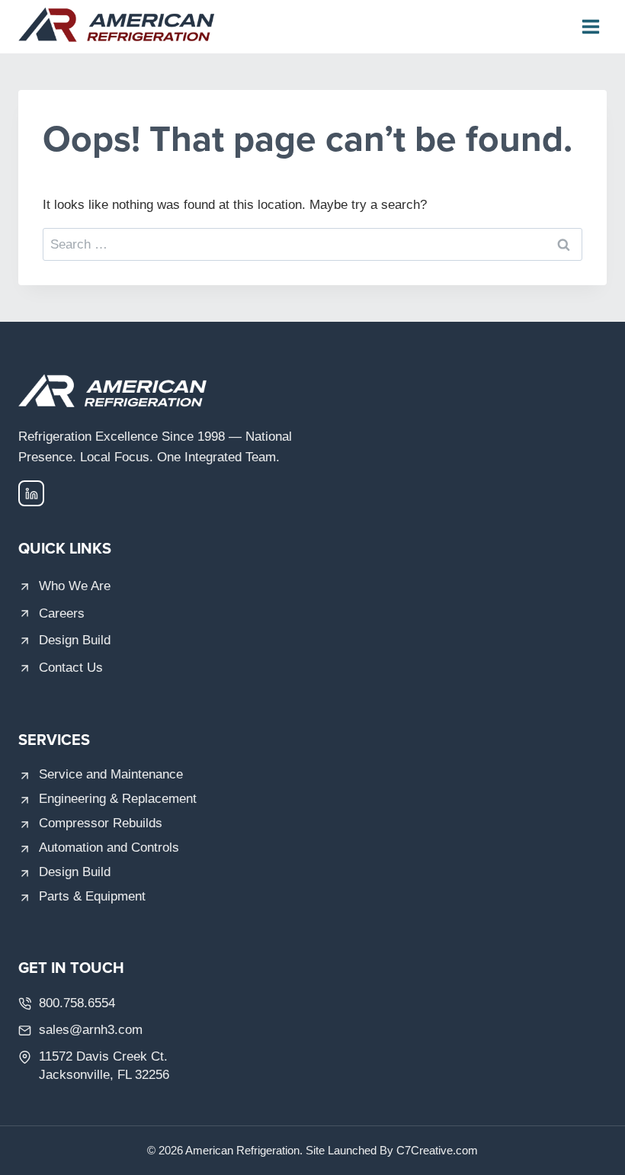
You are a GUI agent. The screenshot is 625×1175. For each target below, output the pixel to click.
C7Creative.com (437, 1150)
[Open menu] (590, 26)
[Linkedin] (31, 493)
